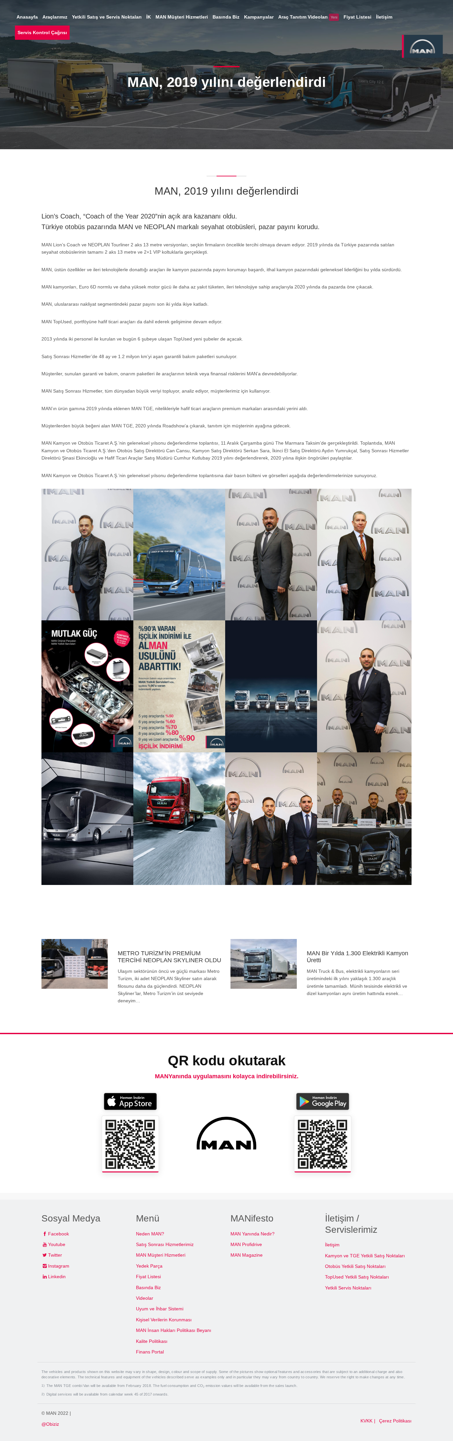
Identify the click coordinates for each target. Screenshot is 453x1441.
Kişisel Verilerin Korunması (164, 1319)
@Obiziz (50, 1424)
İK (148, 17)
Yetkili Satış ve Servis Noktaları (107, 17)
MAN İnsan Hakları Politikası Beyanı (173, 1330)
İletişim (332, 1244)
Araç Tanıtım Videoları (307, 17)
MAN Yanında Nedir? (252, 1233)
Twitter (55, 1255)
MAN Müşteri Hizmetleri (160, 1255)
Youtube (56, 1244)
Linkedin (57, 1276)
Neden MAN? (150, 1233)
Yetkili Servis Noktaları (348, 1287)
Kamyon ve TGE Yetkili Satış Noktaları (365, 1255)
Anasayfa (27, 17)
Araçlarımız (54, 17)
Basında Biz (148, 1287)
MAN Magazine (246, 1255)
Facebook (58, 1233)
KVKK (366, 1420)
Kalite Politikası (151, 1341)
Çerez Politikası (395, 1420)
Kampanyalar (259, 17)
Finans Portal (150, 1351)
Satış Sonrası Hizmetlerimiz (165, 1244)
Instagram (58, 1266)
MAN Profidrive (246, 1244)
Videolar (144, 1298)
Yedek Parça (149, 1266)
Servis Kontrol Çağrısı (42, 32)
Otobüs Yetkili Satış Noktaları (355, 1266)
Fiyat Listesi (148, 1276)
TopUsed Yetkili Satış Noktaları (357, 1277)
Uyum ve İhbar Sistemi (159, 1308)
